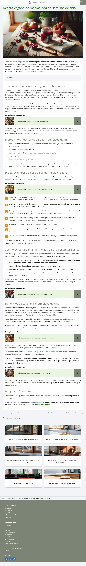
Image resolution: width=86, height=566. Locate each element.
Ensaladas (8, 537)
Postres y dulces (10, 546)
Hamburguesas (9, 539)
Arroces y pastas (10, 528)
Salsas (7, 550)
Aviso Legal (8, 510)
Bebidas (7, 530)
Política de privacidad (11, 515)
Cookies (7, 513)
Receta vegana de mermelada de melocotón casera (64, 413)
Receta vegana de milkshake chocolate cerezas (20, 413)
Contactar (8, 508)
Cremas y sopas (10, 532)
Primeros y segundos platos (13, 548)
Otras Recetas (9, 541)
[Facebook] (6, 559)
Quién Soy (8, 517)
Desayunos (8, 535)
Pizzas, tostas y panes (11, 544)
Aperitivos (8, 525)
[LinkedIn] (14, 559)
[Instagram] (10, 559)
